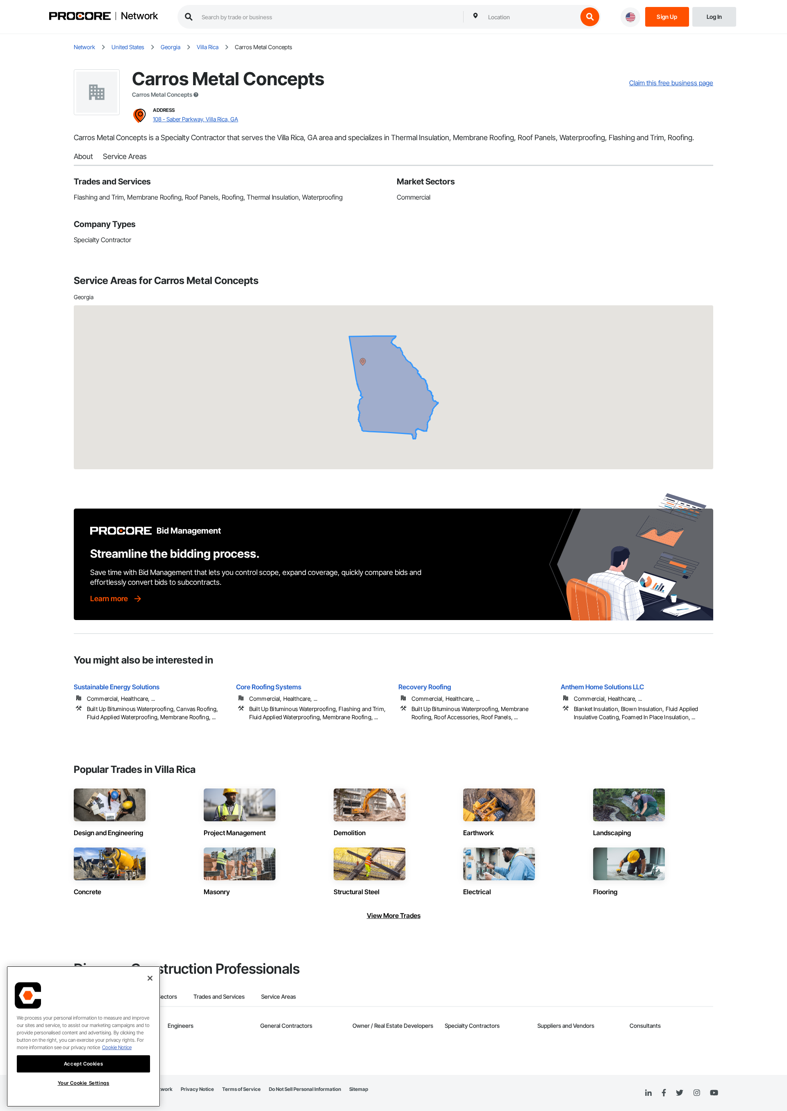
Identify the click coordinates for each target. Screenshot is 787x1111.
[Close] (150, 978)
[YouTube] (714, 1093)
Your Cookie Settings (83, 1083)
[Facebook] (664, 1093)
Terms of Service (241, 1089)
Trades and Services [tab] (219, 996)
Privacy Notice (197, 1089)
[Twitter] (679, 1093)
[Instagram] (696, 1093)
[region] (83, 1036)
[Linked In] (648, 1093)
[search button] (589, 16)
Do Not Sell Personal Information (305, 1089)
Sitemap (358, 1089)
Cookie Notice (117, 1047)
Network (139, 16)
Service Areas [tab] (278, 996)
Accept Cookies (83, 1064)
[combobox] (531, 16)
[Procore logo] (80, 17)
